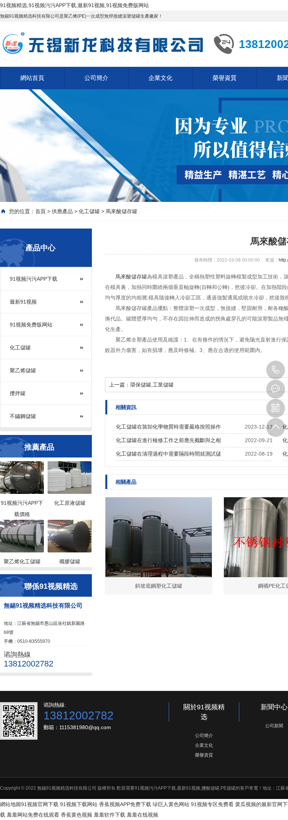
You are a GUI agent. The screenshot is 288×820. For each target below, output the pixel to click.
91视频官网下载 (39, 804)
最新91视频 (23, 302)
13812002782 (275, 370)
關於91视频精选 (204, 712)
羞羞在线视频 (142, 815)
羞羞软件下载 (109, 815)
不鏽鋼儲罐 (23, 416)
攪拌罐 (18, 393)
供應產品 (62, 211)
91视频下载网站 (79, 804)
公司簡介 (96, 78)
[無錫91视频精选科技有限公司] (101, 43)
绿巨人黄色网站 (171, 804)
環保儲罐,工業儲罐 (152, 385)
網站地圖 (10, 804)
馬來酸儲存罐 (121, 211)
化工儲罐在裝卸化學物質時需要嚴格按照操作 (168, 427)
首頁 (40, 211)
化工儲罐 (89, 211)
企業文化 (160, 78)
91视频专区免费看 (212, 804)
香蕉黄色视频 (76, 815)
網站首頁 (32, 78)
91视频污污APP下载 (33, 279)
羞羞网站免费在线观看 (33, 815)
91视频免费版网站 (31, 325)
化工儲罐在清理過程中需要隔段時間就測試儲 (168, 454)
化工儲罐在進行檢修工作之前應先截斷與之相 (168, 440)
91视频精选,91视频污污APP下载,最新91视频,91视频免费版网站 (74, 5)
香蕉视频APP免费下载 (125, 804)
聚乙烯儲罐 (23, 370)
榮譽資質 (225, 78)
